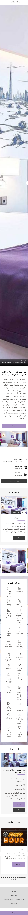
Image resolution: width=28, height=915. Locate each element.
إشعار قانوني (14, 895)
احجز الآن (14, 426)
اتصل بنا (14, 891)
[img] (14, 2)
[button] (14, 560)
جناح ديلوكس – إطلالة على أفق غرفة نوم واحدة (14, 771)
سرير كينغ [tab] (23, 512)
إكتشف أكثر (19, 804)
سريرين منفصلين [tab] (15, 512)
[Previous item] (27, 560)
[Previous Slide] (27, 183)
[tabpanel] (14, 183)
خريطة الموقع (14, 903)
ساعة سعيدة (20, 850)
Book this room (14, 481)
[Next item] (1, 560)
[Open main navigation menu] (25, 2)
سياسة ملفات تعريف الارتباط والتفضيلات (14, 899)
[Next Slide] (1, 183)
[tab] (26, 877)
